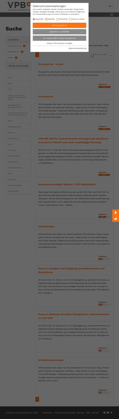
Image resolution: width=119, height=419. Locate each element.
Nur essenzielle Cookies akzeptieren (59, 38)
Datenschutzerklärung (77, 48)
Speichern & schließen (59, 32)
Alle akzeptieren (59, 25)
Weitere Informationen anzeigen (59, 43)
